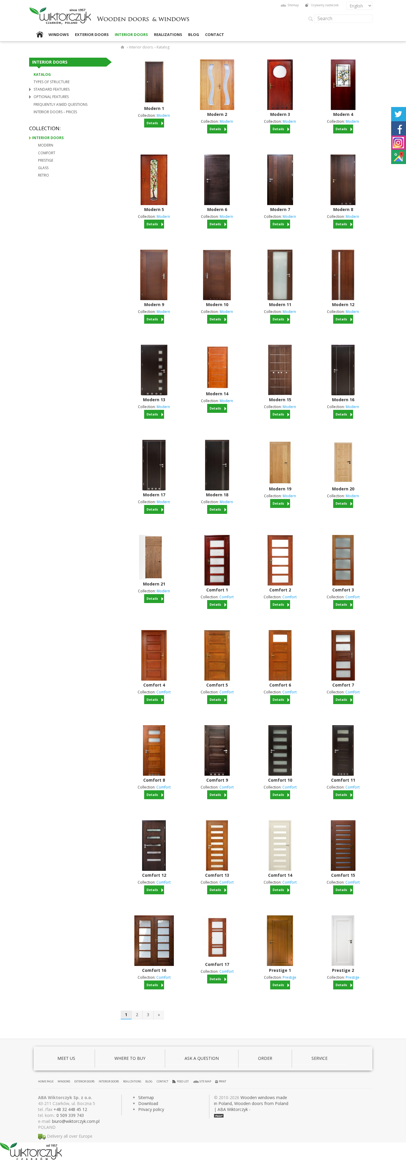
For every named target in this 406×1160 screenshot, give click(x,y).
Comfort (46, 152)
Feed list (183, 1081)
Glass (43, 167)
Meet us (66, 1058)
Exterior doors (92, 34)
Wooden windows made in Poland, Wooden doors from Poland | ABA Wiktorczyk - (251, 1103)
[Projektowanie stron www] (219, 1115)
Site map (205, 1081)
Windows (58, 34)
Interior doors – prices (55, 111)
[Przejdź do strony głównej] (143, 14)
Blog (193, 34)
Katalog (42, 74)
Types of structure (52, 81)
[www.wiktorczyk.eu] (123, 47)
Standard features (52, 89)
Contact (214, 34)
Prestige (45, 160)
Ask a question (202, 1058)
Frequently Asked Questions (60, 104)
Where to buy (129, 1058)
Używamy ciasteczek (325, 5)
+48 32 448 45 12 (70, 1109)
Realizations (168, 34)
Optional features (51, 96)
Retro (43, 175)
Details (152, 123)
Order (265, 1058)
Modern (45, 145)
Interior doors (131, 34)
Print (222, 1081)
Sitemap (293, 5)
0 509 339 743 (70, 1115)
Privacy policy (151, 1109)
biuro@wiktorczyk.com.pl (76, 1121)
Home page (39, 34)
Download (148, 1103)
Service (319, 1058)
